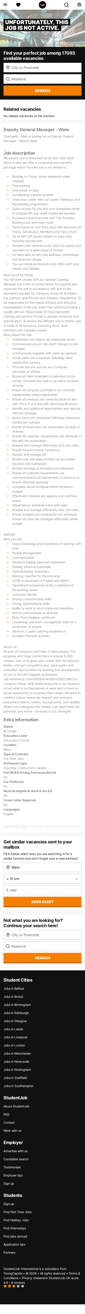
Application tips (14, 1244)
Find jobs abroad (15, 1236)
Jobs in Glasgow (15, 1021)
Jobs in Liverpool (15, 1037)
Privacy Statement (35, 1278)
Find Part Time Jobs (17, 1212)
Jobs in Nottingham (17, 1069)
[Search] (68, 4)
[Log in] (79, 5)
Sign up (8, 1183)
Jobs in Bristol (13, 996)
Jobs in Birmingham (17, 1005)
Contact (9, 1122)
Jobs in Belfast (13, 988)
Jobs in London (14, 1045)
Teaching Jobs (15, 826)
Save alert (42, 902)
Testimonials (12, 1167)
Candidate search (15, 1159)
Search (42, 90)
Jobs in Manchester (17, 1053)
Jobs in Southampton (18, 1086)
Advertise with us (15, 1151)
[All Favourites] (18, 4)
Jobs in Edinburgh (16, 1013)
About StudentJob (16, 1106)
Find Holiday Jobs (16, 1220)
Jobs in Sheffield (15, 1078)
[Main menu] (5, 5)
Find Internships (14, 1228)
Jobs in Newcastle (16, 1061)
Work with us (12, 1130)
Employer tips (13, 1175)
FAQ (6, 1114)
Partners (9, 1252)
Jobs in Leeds (13, 1029)
